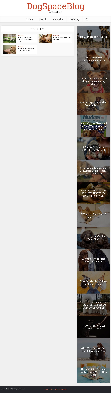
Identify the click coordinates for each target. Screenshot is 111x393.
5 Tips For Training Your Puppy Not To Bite (26, 49)
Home (29, 19)
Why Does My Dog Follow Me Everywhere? (93, 282)
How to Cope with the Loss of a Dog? (93, 327)
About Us (64, 389)
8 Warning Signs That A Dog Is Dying (93, 215)
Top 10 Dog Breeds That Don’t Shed (93, 238)
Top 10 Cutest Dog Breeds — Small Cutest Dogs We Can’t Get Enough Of (93, 305)
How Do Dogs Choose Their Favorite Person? (93, 104)
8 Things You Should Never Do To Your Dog (93, 148)
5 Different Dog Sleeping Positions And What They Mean (93, 372)
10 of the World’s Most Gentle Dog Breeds (93, 260)
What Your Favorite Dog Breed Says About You (93, 349)
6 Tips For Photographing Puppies (62, 38)
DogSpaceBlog (55, 6)
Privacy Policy (49, 389)
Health (43, 19)
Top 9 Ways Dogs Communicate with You (93, 59)
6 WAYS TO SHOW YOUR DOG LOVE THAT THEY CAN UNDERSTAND (93, 193)
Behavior (58, 19)
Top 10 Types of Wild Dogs (93, 36)
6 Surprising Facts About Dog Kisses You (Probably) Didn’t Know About (93, 170)
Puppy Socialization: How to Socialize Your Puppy (25, 39)
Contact (57, 389)
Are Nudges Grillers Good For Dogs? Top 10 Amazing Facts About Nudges (93, 126)
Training (74, 19)
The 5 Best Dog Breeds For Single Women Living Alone (93, 81)
